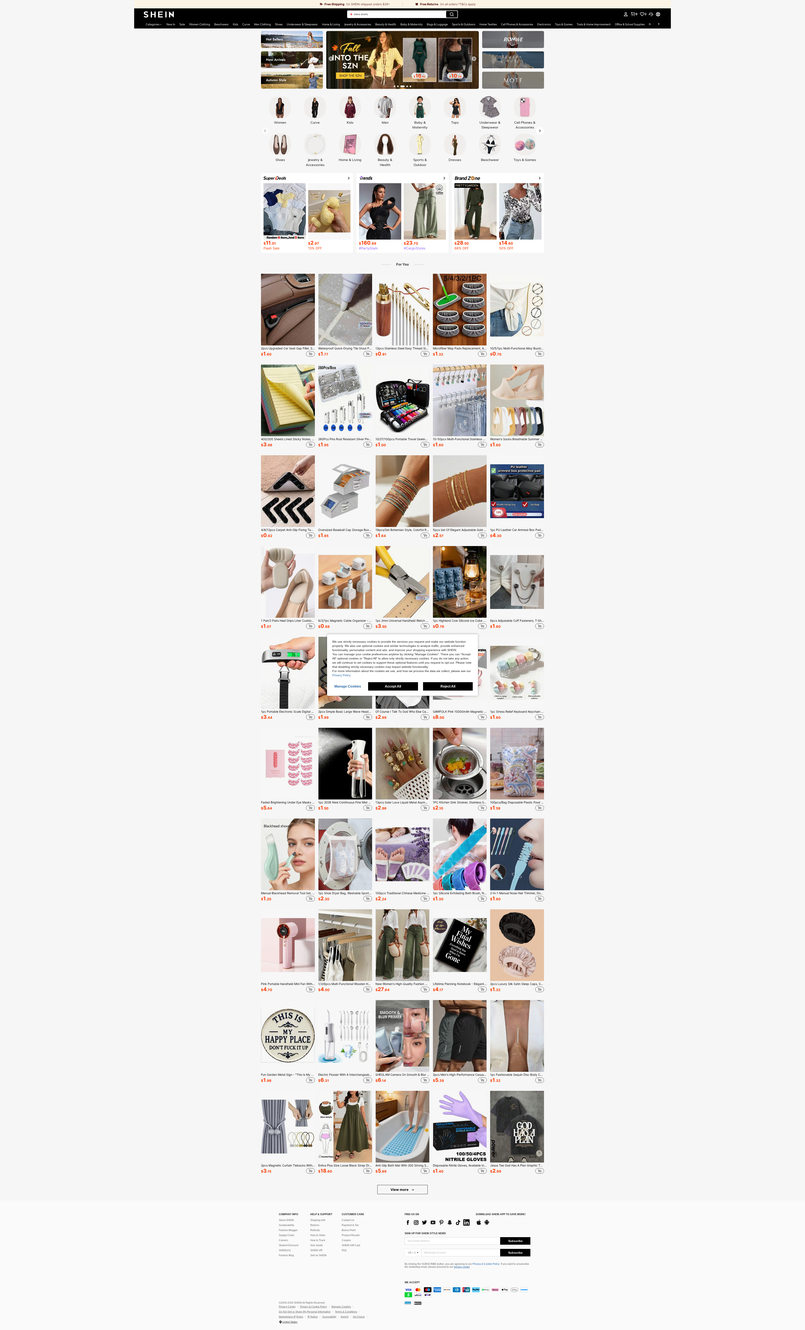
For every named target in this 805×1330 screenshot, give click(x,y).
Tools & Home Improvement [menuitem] (594, 24)
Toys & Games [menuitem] (564, 24)
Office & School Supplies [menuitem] (630, 24)
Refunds (315, 1230)
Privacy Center (287, 1306)
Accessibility (329, 1316)
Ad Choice (359, 1316)
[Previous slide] (331, 58)
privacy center (462, 1266)
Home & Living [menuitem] (331, 24)
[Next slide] (474, 58)
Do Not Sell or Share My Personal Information (305, 1311)
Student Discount (288, 1245)
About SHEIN (286, 1220)
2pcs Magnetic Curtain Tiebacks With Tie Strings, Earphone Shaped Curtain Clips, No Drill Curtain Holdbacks (288, 1165)
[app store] (479, 1224)
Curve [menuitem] (246, 24)
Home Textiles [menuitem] (488, 24)
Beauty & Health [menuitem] (385, 24)
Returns (314, 1225)
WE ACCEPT (412, 1282)
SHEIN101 (285, 1250)
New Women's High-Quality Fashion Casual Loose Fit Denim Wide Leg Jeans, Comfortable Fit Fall (402, 984)
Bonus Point (349, 1230)
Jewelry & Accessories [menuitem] (357, 24)
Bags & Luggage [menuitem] (437, 24)
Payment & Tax (350, 1225)
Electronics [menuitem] (544, 24)
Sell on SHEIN (318, 1255)
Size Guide (316, 1245)
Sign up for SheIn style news (425, 1233)
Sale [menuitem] (182, 24)
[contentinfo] (467, 1292)
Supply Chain (286, 1235)
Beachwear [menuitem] (221, 24)
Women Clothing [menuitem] (199, 24)
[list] (438, 1222)
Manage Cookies (341, 1306)
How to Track (317, 1240)
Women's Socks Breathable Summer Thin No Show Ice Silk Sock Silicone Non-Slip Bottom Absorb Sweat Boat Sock (517, 439)
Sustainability (286, 1225)
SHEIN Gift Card (351, 1245)
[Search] (451, 14)
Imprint (344, 1316)
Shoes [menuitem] (279, 24)
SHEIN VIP (316, 1250)
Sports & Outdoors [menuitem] (463, 24)
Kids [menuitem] (235, 24)
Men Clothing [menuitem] (262, 24)
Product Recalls (351, 1235)
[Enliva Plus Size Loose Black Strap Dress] (345, 1127)
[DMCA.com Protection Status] (417, 1302)
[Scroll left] (653, 24)
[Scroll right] (658, 24)
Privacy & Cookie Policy (486, 1264)
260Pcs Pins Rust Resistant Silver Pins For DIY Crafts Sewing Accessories (345, 439)
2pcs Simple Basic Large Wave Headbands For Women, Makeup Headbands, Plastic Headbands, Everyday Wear (345, 711)
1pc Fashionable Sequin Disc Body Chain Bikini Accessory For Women (517, 1074)
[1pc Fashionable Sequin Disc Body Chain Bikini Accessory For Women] (517, 1036)
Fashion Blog (286, 1255)
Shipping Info (317, 1220)
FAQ (344, 1250)
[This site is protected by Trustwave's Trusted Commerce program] (408, 1302)
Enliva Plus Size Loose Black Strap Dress (345, 1165)
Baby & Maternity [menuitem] (411, 24)
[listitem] (288, 316)
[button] (650, 14)
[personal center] (625, 14)
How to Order (317, 1235)
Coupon (346, 1240)
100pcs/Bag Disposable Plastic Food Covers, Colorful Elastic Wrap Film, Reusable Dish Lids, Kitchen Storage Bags (517, 802)
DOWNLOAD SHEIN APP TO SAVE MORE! (501, 1214)
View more (400, 1189)
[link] (268, 4)
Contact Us (348, 1220)
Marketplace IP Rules (291, 1316)
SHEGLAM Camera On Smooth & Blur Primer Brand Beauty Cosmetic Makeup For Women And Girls (402, 1074)
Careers (283, 1240)
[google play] (487, 1224)
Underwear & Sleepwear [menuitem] (302, 24)
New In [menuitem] (170, 24)
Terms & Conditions (346, 1311)
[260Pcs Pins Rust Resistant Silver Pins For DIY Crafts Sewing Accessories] (345, 400)
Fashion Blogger (288, 1230)
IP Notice (313, 1316)
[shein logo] (159, 14)
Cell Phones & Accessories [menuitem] (517, 24)
